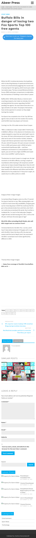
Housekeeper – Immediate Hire (25, 476)
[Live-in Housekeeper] (10, 497)
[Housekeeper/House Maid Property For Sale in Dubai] (10, 489)
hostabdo (15, 32)
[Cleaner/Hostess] (10, 503)
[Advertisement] (18, 61)
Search (3, 462)
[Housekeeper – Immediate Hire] (10, 476)
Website (4, 437)
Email (3, 430)
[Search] (28, 3)
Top (14, 313)
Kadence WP (26, 536)
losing (4, 313)
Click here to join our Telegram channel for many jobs (19, 37)
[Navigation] (32, 3)
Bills (12, 310)
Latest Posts (18, 341)
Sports (9, 313)
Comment (5, 402)
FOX (29, 310)
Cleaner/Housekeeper (27, 483)
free (32, 310)
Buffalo (18, 310)
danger (24, 310)
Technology (5, 525)
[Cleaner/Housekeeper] (10, 482)
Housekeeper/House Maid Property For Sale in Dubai (27, 490)
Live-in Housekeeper (26, 498)
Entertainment (7, 518)
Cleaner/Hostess (25, 504)
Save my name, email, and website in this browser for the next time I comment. (15, 448)
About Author (7, 341)
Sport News (5, 14)
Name (3, 422)
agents (8, 310)
